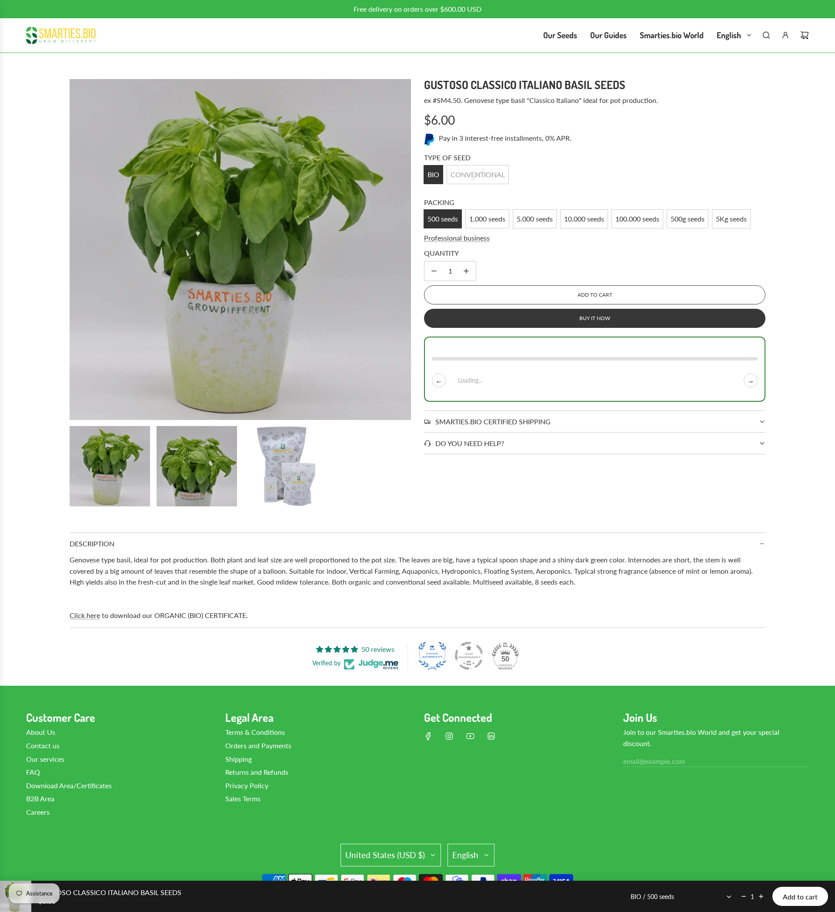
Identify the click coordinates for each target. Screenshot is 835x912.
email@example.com (654, 761)
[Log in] (785, 35)
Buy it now (594, 318)
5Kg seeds (731, 219)
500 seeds (443, 219)
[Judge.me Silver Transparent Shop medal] (469, 656)
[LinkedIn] (491, 736)
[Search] (766, 35)
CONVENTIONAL (478, 174)
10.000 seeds (584, 219)
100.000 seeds (637, 219)
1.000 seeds (487, 219)
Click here (85, 615)
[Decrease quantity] (434, 271)
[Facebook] (428, 736)
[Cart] (804, 35)
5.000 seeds (535, 219)
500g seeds (688, 219)
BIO (433, 174)
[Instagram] (449, 736)
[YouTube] (470, 736)
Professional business (457, 238)
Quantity (441, 253)
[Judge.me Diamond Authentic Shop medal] (432, 656)
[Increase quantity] (466, 271)
